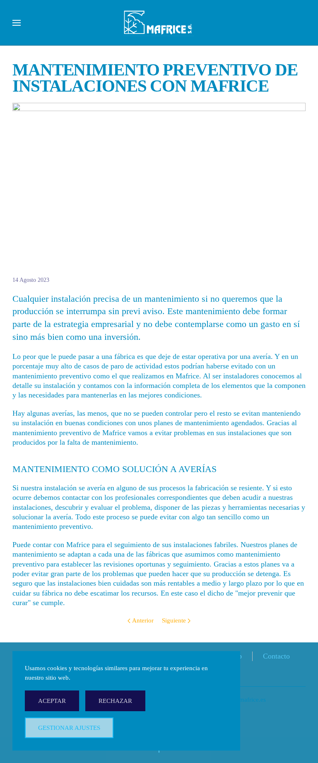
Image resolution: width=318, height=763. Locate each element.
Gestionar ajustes (69, 727)
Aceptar (52, 701)
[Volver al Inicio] (159, 22)
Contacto (276, 656)
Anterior (143, 620)
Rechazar (115, 701)
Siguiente (174, 620)
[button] (16, 22)
